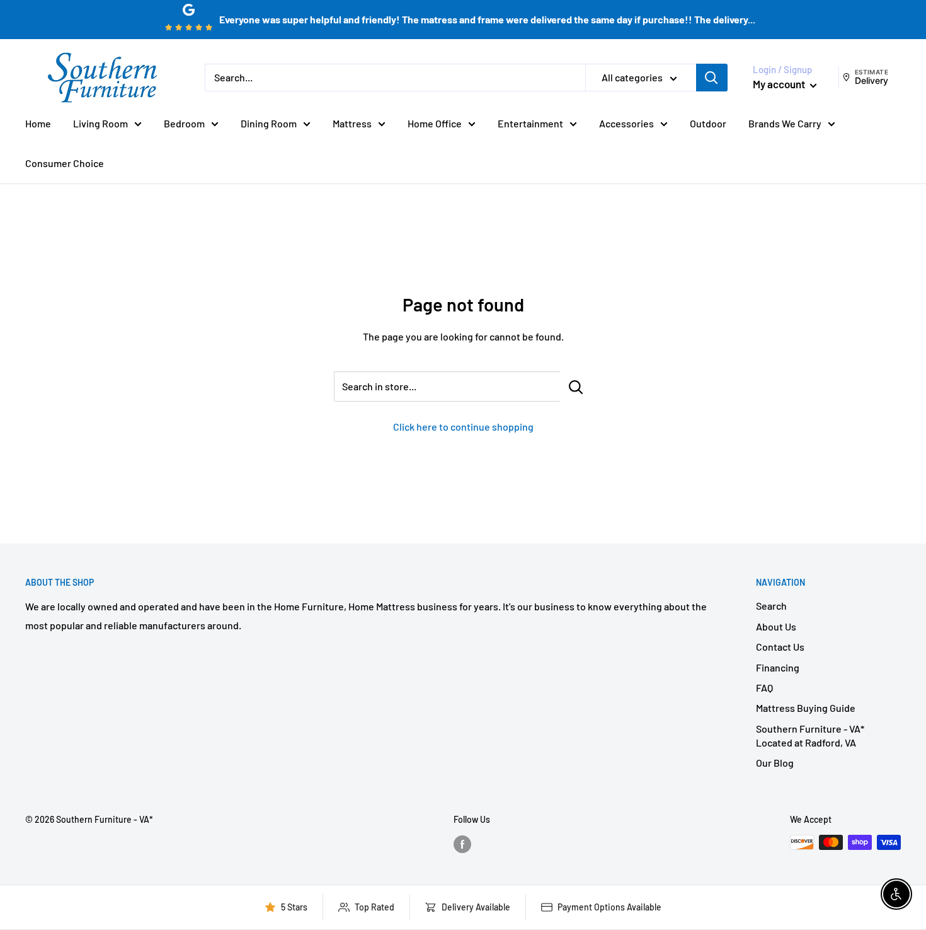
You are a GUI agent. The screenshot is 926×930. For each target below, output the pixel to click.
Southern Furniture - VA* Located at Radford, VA (810, 735)
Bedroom (184, 123)
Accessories (626, 123)
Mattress (352, 123)
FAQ (764, 688)
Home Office (435, 123)
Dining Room (269, 123)
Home (38, 123)
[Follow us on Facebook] (462, 843)
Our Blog (775, 763)
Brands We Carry (784, 123)
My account (780, 84)
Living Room (100, 123)
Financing (777, 667)
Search (771, 606)
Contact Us (780, 647)
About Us (776, 626)
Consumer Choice (64, 163)
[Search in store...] (576, 386)
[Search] (712, 77)
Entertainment (530, 123)
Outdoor (708, 123)
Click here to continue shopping (463, 427)
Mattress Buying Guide (805, 708)
